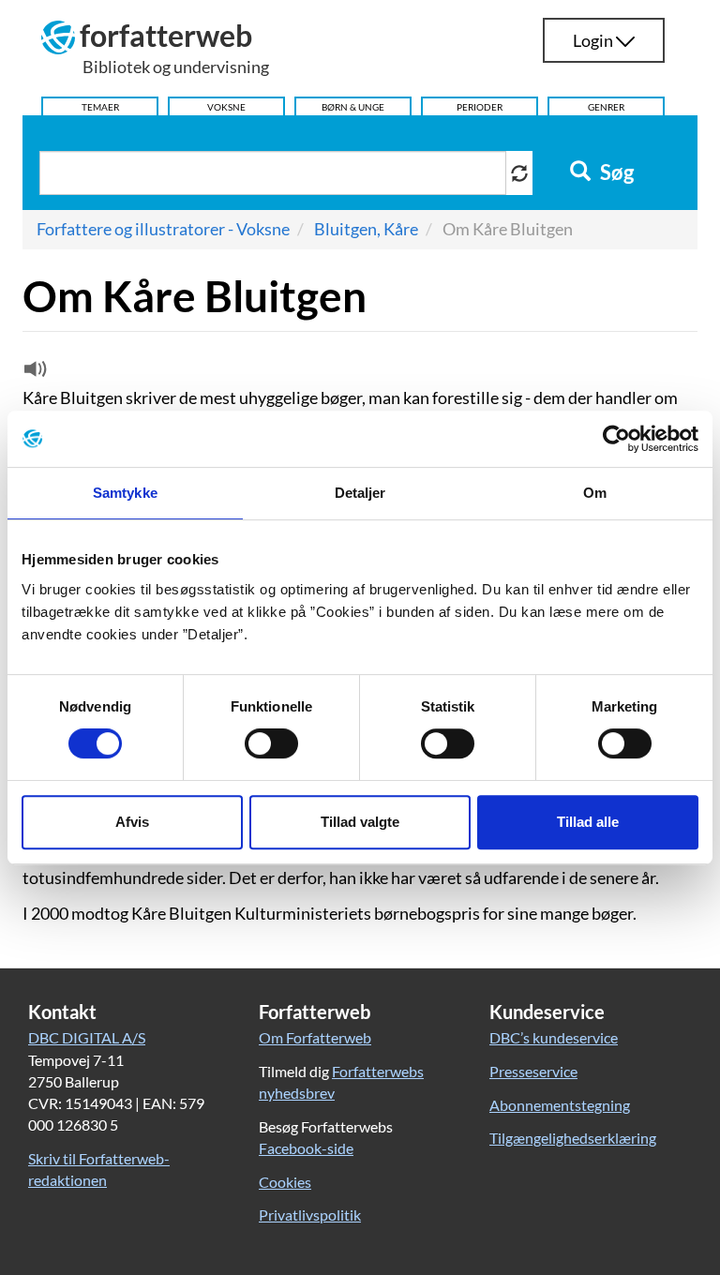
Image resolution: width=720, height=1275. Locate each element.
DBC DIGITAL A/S (86, 1037)
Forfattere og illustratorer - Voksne (163, 228)
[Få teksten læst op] (32, 373)
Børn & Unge (353, 106)
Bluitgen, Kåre (366, 228)
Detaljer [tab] (360, 493)
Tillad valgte (360, 822)
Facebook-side (306, 1148)
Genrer (606, 106)
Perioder (479, 106)
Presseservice (533, 1071)
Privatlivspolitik (310, 1214)
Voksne (226, 106)
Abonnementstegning (559, 1105)
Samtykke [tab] (125, 493)
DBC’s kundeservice (553, 1037)
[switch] (271, 743)
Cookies (285, 1182)
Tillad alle (588, 822)
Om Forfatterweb (315, 1037)
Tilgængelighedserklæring (572, 1138)
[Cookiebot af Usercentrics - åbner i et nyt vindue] (616, 439)
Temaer (100, 106)
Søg (615, 172)
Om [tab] (595, 493)
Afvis (132, 822)
